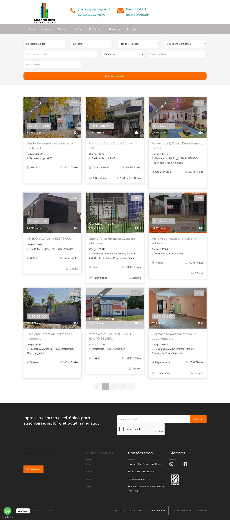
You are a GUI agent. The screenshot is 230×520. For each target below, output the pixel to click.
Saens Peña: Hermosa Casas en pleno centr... (112, 241)
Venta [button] (45, 29)
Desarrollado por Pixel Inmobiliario (189, 510)
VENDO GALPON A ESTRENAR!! (49, 238)
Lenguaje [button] (131, 29)
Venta (89, 471)
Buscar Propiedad (116, 76)
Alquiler (90, 479)
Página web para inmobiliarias (130, 510)
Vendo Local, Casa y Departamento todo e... (177, 146)
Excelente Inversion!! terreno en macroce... (50, 336)
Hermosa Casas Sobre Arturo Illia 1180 (113, 146)
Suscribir (198, 419)
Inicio (32, 29)
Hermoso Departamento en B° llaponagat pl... (174, 336)
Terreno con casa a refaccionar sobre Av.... (175, 241)
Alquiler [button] (62, 29)
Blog (79, 29)
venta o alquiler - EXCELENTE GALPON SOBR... (111, 336)
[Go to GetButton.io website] (8, 517)
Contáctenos (95, 29)
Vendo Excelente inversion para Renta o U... (50, 146)
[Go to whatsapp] (7, 511)
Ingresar (115, 29)
